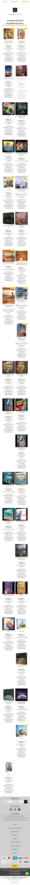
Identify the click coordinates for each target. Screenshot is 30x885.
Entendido (15, 882)
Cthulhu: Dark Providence (21, 116)
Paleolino (21, 631)
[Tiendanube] (15, 874)
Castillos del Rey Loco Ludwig (21, 190)
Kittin (8, 774)
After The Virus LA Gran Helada (21, 301)
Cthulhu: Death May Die (8, 226)
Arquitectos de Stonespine (21, 339)
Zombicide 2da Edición (21, 226)
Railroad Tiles (21, 485)
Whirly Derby (21, 412)
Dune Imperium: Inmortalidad (21, 702)
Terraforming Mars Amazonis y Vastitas (21, 263)
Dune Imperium (21, 666)
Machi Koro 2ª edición (8, 522)
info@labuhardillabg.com (18, 816)
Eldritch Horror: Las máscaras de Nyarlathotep (21, 558)
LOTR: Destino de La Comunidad (21, 154)
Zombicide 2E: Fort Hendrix (21, 375)
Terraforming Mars (8, 263)
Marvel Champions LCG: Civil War (21, 79)
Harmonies (8, 153)
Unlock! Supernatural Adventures (8, 412)
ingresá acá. (24, 870)
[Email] (19, 809)
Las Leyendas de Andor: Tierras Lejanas (8, 41)
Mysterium (8, 485)
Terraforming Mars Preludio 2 (8, 305)
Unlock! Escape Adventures (21, 448)
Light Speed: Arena (9, 595)
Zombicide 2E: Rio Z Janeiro (9, 375)
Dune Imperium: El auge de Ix (8, 702)
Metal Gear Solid (21, 521)
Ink (8, 631)
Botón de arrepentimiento (15, 871)
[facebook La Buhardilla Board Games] (15, 809)
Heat (8, 116)
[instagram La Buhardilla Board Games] (10, 809)
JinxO (21, 595)
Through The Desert (8, 78)
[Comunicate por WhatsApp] (27, 873)
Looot (21, 738)
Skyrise (8, 189)
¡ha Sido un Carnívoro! (21, 41)
